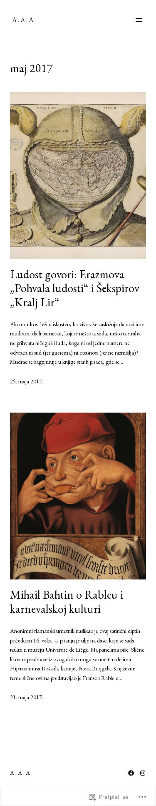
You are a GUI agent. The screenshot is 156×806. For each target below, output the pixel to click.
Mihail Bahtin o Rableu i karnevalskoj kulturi (66, 602)
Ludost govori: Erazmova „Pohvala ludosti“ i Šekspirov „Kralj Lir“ (74, 288)
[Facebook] (131, 773)
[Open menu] (139, 20)
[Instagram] (142, 773)
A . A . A (22, 19)
